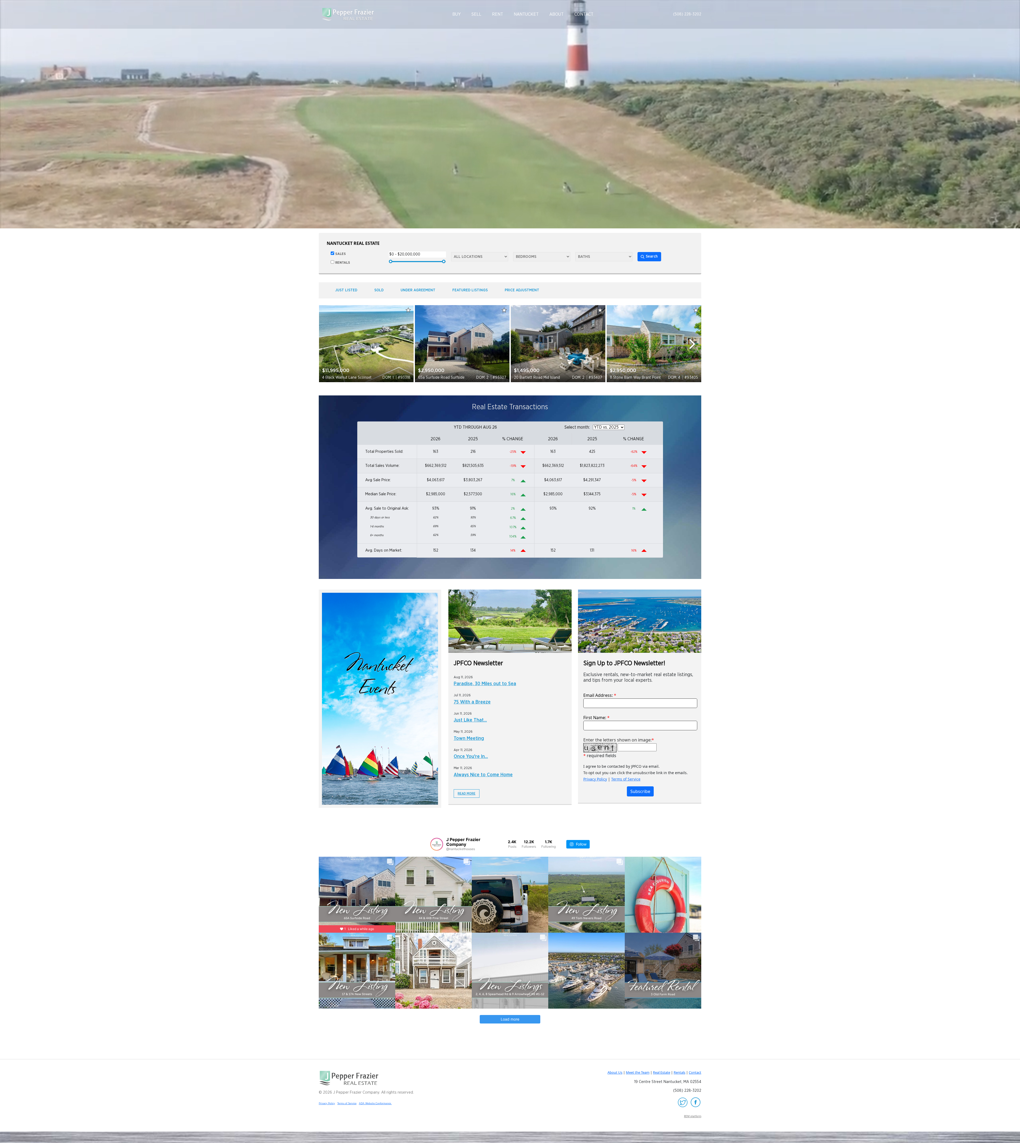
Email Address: (599, 695)
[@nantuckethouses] (436, 844)
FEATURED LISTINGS (470, 290)
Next (694, 344)
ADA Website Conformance (375, 1103)
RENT (497, 14)
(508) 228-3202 (687, 14)
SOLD (379, 290)
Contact (695, 1072)
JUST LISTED (346, 290)
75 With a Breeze (472, 702)
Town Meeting (469, 738)
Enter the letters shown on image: (617, 740)
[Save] (408, 310)
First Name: (596, 717)
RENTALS (342, 263)
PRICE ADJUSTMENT (522, 290)
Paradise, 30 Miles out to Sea (485, 683)
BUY (456, 14)
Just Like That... (470, 720)
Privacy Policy (595, 779)
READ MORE (466, 793)
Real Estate (661, 1072)
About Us (614, 1072)
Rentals (679, 1072)
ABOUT (556, 14)
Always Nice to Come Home (483, 775)
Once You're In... (471, 756)
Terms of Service (625, 779)
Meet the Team (637, 1072)
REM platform (692, 1116)
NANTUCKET (526, 14)
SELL (476, 14)
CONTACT (583, 14)
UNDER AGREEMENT (418, 290)
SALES (340, 254)
